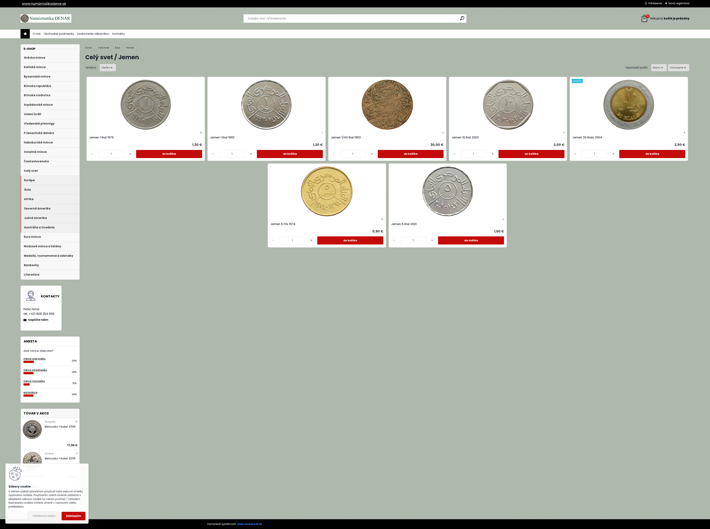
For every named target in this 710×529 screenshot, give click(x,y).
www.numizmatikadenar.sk (44, 3)
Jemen (130, 47)
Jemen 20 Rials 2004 (587, 137)
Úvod (88, 47)
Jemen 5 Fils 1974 (283, 224)
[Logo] (46, 18)
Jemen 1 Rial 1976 (101, 137)
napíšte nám (38, 320)
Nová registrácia (679, 3)
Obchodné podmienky (59, 34)
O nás (37, 34)
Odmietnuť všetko (43, 516)
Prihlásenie (655, 3)
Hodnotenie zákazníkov (93, 34)
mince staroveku (34, 359)
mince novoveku (34, 381)
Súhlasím (73, 516)
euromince (30, 392)
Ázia (117, 47)
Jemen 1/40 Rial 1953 (346, 137)
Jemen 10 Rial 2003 (465, 137)
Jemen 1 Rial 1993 (222, 137)
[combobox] (659, 67)
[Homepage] (25, 34)
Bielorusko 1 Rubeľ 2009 (60, 426)
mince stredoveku (35, 370)
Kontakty (118, 34)
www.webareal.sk (249, 524)
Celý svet (103, 47)
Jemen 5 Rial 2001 (404, 224)
